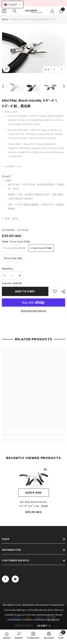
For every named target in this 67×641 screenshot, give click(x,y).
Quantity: (7, 268)
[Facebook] (5, 579)
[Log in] (52, 11)
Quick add (33, 492)
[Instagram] (15, 579)
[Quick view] (45, 469)
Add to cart (25, 291)
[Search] (14, 11)
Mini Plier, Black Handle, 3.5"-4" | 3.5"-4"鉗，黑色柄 (33, 504)
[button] (54, 69)
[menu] (4, 11)
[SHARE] (62, 291)
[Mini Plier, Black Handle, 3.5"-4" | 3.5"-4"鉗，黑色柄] (33, 477)
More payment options (33, 310)
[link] (55, 291)
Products (16, 19)
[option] (33, 49)
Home (5, 19)
